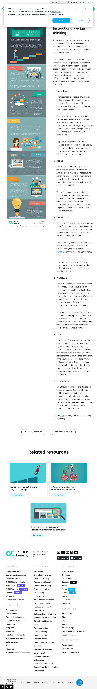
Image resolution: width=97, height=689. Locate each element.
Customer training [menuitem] (41, 578)
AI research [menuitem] (67, 624)
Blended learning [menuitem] (41, 639)
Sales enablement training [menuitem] (45, 614)
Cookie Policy (56, 12)
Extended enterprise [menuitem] (42, 575)
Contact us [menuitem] (66, 603)
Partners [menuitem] (65, 596)
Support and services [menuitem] (15, 600)
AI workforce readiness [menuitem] (44, 600)
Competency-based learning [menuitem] (46, 667)
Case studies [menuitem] (67, 649)
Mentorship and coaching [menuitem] (45, 617)
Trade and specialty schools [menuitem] (18, 653)
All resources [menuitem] (67, 614)
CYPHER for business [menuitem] (15, 578)
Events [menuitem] (68, 593)
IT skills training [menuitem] (40, 632)
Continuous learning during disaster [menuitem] (45, 644)
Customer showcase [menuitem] (70, 652)
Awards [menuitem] (65, 586)
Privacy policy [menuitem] (48, 682)
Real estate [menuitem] (10, 631)
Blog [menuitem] (64, 617)
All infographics (34, 431)
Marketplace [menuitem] (11, 596)
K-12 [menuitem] (8, 645)
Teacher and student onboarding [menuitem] (43, 658)
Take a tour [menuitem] (15, 586)
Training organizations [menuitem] (15, 638)
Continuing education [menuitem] (43, 635)
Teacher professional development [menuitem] (43, 651)
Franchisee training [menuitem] (42, 589)
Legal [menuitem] (36, 682)
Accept (61, 20)
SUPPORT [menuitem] (91, 2)
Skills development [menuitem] (42, 603)
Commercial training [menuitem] (42, 586)
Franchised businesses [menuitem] (15, 621)
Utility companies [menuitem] (13, 642)
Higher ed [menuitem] (10, 649)
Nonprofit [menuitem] (10, 628)
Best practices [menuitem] (68, 645)
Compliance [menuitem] (39, 610)
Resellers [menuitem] (66, 600)
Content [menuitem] (13, 593)
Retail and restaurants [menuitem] (15, 635)
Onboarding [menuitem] (39, 593)
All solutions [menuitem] (39, 571)
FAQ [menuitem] (63, 621)
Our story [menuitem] (66, 575)
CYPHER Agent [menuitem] (16, 589)
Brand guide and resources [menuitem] (73, 631)
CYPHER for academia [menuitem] (15, 582)
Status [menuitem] (70, 682)
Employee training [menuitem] (41, 596)
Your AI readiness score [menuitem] (16, 575)
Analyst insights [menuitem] (68, 628)
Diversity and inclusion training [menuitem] (43, 623)
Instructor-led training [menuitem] (43, 664)
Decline (80, 20)
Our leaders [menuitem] (67, 578)
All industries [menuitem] (11, 610)
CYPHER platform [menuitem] (13, 571)
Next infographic (62, 431)
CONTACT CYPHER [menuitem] (78, 2)
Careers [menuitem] (69, 582)
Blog (62, 415)
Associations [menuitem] (11, 614)
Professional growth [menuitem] (42, 607)
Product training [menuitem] (41, 628)
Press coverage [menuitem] (68, 635)
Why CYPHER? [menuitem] (68, 571)
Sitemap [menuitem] (60, 682)
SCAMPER (60, 252)
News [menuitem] (68, 589)
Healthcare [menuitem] (10, 624)
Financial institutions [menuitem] (14, 617)
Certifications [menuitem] (39, 671)
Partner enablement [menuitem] (42, 582)
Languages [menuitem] (26, 682)
